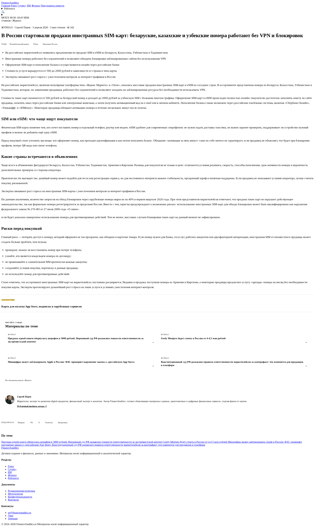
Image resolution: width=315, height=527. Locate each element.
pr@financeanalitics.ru (19, 512)
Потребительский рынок (19, 44)
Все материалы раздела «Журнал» (18, 380)
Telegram (21, 422)
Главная (5, 5)
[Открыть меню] (157, 14)
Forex (14, 5)
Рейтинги (9, 8)
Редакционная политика (21, 490)
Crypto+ (22, 5)
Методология (15, 493)
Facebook (49, 422)
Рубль (35, 44)
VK (31, 422)
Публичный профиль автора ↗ (32, 406)
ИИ (29, 5)
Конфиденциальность (20, 496)
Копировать (62, 422)
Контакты (13, 499)
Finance (10, 2)
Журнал (36, 5)
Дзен (10, 515)
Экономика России (50, 44)
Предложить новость (52, 5)
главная (6, 20)
